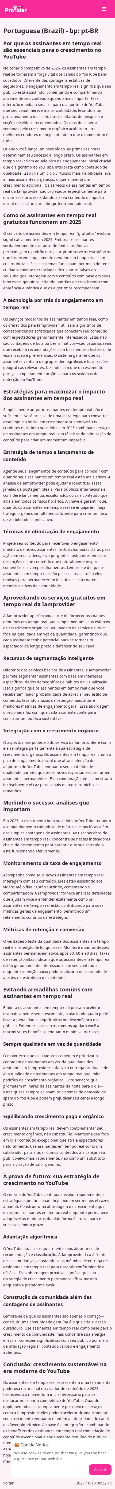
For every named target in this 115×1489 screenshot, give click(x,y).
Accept (100, 1469)
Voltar (8, 1483)
